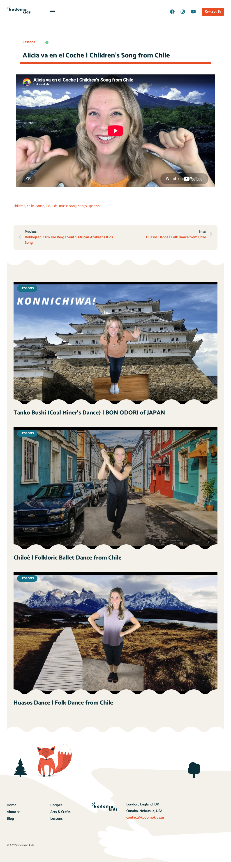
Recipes (56, 805)
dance (39, 206)
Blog (10, 819)
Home (11, 805)
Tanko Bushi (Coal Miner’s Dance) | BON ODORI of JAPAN (89, 413)
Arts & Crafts (60, 812)
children (19, 206)
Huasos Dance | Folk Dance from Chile (63, 703)
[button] (52, 11)
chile (30, 206)
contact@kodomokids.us (145, 817)
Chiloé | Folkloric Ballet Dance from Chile (68, 558)
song (72, 206)
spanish (94, 206)
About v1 (14, 812)
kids (55, 206)
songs (82, 206)
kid (48, 206)
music (63, 206)
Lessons (29, 42)
